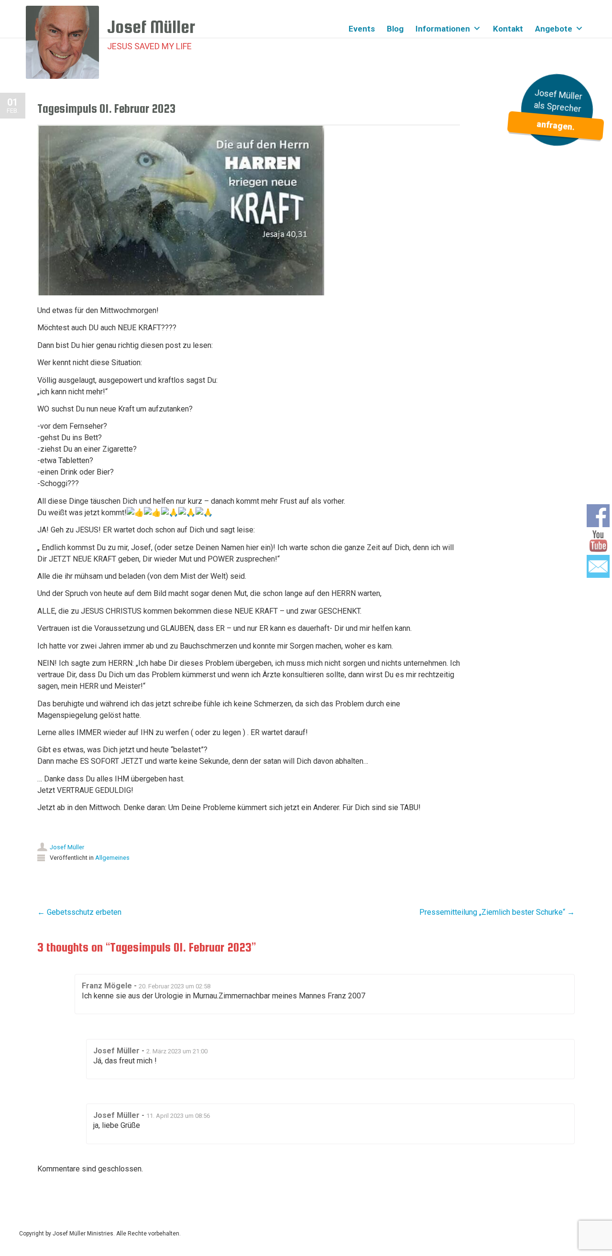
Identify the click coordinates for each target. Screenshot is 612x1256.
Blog (395, 28)
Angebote (553, 28)
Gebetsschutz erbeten (79, 912)
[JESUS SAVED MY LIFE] (66, 42)
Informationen (442, 28)
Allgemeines (112, 857)
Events (362, 28)
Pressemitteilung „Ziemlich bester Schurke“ (497, 912)
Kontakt (508, 28)
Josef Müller (67, 847)
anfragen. (555, 125)
